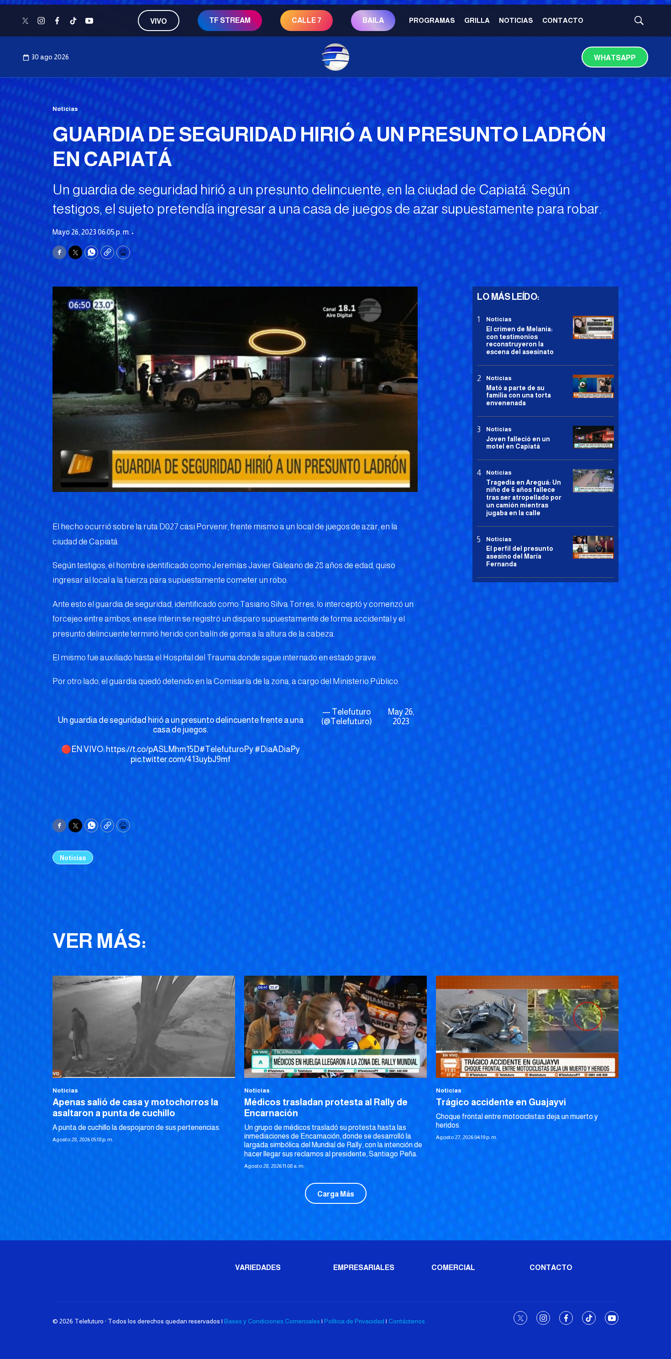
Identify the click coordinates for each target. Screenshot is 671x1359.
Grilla (477, 20)
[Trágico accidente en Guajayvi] (527, 1027)
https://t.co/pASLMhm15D (152, 749)
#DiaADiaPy (277, 749)
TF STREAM (230, 20)
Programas (432, 20)
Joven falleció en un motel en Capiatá (518, 442)
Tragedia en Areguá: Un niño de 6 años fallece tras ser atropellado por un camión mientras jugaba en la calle (523, 497)
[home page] (335, 57)
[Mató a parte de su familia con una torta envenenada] (593, 386)
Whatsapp (615, 58)
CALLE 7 (306, 20)
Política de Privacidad (354, 1321)
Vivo (158, 21)
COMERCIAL (453, 1267)
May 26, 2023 (401, 717)
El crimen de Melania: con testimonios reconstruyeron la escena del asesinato (520, 340)
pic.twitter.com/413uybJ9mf (181, 759)
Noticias (516, 20)
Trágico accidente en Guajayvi (501, 1102)
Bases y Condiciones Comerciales (272, 1321)
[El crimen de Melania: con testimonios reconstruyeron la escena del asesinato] (593, 327)
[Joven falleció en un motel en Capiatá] (593, 437)
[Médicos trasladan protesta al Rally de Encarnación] (335, 1027)
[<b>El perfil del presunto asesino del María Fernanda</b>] (593, 547)
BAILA (373, 20)
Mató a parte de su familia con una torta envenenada (518, 395)
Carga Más (335, 1194)
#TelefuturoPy (226, 749)
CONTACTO (562, 20)
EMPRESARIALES (363, 1267)
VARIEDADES (258, 1267)
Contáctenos (406, 1321)
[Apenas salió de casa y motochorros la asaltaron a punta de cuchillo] (143, 1027)
